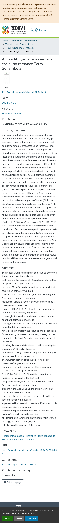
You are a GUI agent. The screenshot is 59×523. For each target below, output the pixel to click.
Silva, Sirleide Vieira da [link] (13, 113)
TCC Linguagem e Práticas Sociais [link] (20, 48)
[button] (14, 30)
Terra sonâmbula (47, 436)
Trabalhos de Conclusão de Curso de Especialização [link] (20, 44)
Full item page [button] (14, 482)
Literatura (31, 436)
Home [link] (5, 40)
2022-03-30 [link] (9, 102)
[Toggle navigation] (53, 30)
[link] (29, 92)
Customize (31, 518)
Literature (31, 439)
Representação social (13, 436)
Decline (19, 518)
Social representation (13, 439)
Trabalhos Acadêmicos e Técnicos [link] (27, 40)
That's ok (7, 518)
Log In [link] (42, 30)
